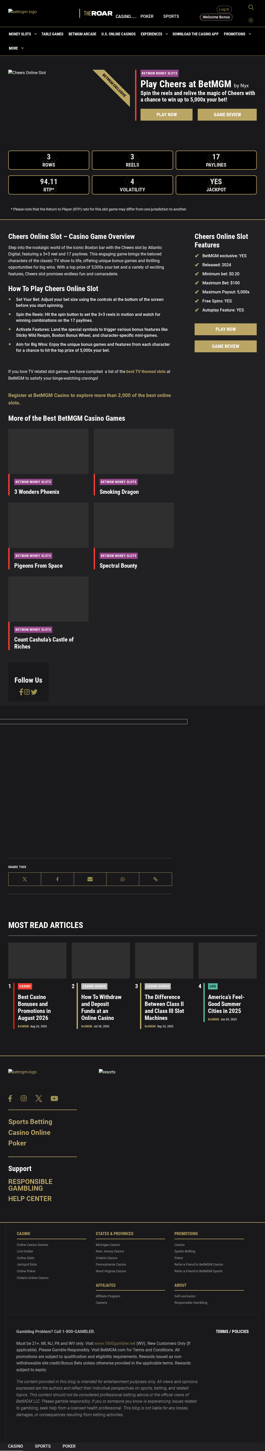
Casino (123, 16)
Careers (101, 1303)
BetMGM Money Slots (159, 73)
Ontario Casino (106, 1258)
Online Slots (25, 1258)
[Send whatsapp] (123, 879)
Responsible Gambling (30, 1185)
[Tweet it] (25, 879)
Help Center (30, 1198)
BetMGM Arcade (82, 34)
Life (213, 986)
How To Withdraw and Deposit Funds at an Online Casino (101, 1007)
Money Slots (20, 34)
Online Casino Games (32, 1245)
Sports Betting (30, 1122)
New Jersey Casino (110, 1251)
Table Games (52, 34)
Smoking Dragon (119, 491)
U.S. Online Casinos (118, 34)
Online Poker (26, 1271)
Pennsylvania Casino (111, 1264)
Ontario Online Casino (32, 1278)
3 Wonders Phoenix (36, 491)
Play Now (167, 114)
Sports (171, 16)
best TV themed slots (146, 371)
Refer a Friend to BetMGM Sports (198, 1271)
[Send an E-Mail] (90, 879)
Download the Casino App (196, 34)
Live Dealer (25, 1251)
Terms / (223, 1331)
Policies (240, 1331)
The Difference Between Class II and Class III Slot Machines (164, 1007)
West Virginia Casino (111, 1271)
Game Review (227, 114)
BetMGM (23, 1026)
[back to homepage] (44, 13)
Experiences (151, 34)
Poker (147, 16)
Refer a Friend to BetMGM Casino (198, 1264)
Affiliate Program (108, 1296)
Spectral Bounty (118, 565)
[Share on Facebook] (57, 879)
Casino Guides (94, 986)
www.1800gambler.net (114, 1343)
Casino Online (29, 1132)
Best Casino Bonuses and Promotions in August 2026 (34, 1007)
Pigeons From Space (38, 565)
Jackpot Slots (27, 1264)
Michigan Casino (108, 1245)
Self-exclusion (184, 1296)
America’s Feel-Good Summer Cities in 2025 (226, 1004)
